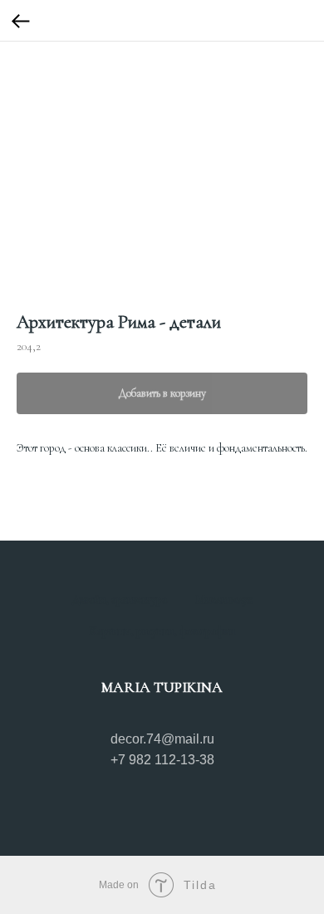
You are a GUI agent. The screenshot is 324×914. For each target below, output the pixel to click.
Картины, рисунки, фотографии (162, 631)
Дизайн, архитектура (119, 599)
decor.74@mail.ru (162, 739)
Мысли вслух (224, 599)
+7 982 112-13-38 (162, 760)
